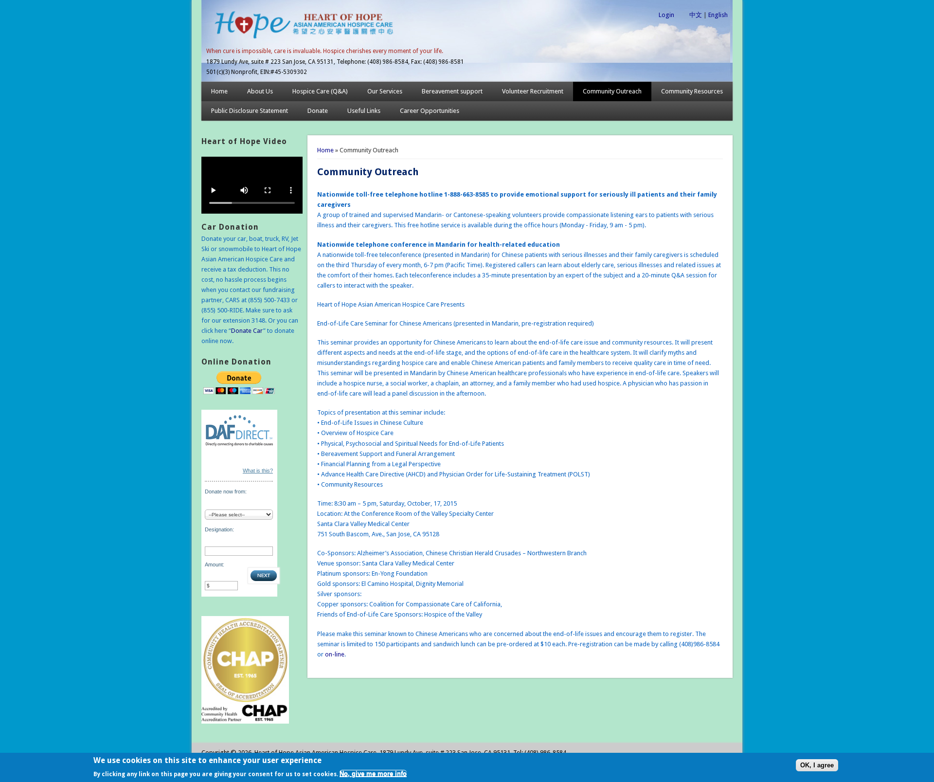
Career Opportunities (429, 110)
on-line (334, 654)
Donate (317, 110)
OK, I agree (817, 765)
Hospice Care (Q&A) (320, 91)
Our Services (384, 91)
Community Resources (692, 91)
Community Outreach (612, 91)
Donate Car (247, 330)
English (718, 14)
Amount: (214, 564)
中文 (695, 14)
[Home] (303, 40)
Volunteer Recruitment (532, 91)
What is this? (258, 470)
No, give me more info (373, 774)
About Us (260, 91)
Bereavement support (452, 91)
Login (666, 14)
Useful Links (363, 110)
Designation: (219, 529)
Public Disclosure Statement (249, 110)
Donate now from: (226, 491)
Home (219, 91)
